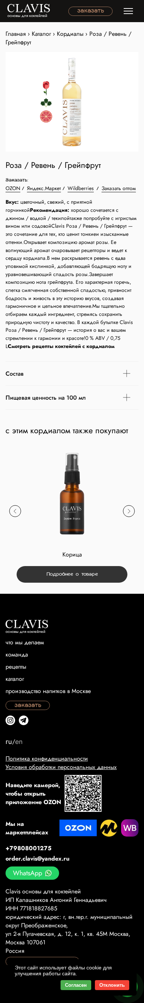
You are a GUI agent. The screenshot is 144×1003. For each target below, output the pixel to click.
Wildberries (81, 188)
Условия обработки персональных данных (61, 767)
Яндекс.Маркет (44, 188)
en (19, 741)
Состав (15, 373)
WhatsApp (27, 873)
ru (9, 741)
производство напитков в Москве (48, 691)
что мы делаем (25, 642)
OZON (13, 188)
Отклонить (112, 985)
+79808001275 (28, 848)
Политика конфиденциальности (47, 758)
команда (17, 654)
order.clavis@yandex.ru (37, 858)
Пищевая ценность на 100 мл (46, 397)
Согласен (76, 985)
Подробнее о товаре (72, 574)
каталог (15, 679)
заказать (90, 11)
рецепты (16, 666)
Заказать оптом (119, 188)
